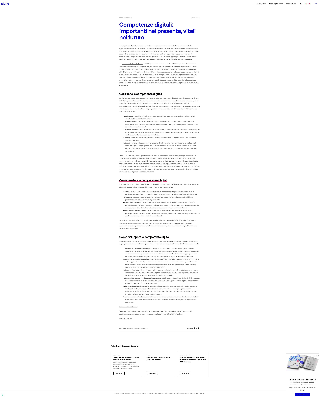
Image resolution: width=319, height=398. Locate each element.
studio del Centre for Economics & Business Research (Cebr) (140, 69)
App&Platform (291, 4)
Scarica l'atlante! (302, 395)
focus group (179, 223)
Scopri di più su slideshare (128, 307)
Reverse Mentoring (147, 270)
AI (300, 4)
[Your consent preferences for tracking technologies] (2, 395)
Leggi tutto (119, 373)
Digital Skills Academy (175, 314)
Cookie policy (200, 393)
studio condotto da (132, 64)
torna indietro (196, 17)
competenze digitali (128, 46)
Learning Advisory (276, 4)
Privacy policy (192, 393)
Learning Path (261, 4)
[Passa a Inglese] (309, 3)
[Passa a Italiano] (306, 3)
